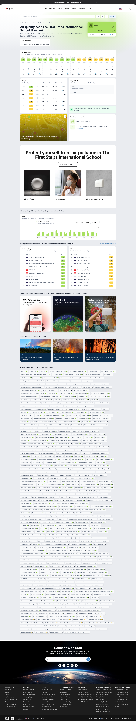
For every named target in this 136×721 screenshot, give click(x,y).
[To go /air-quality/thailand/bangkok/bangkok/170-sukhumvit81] (44, 285)
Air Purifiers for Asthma (122, 689)
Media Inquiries (9, 697)
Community (45, 692)
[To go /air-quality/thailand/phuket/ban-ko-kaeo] (93, 270)
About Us (8, 689)
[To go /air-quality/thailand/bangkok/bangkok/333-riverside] (44, 276)
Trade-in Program (101, 697)
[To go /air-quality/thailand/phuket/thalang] (93, 276)
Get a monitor (79, 128)
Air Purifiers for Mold (121, 692)
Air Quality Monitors (102, 702)
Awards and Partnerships (13, 702)
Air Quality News (47, 689)
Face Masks (100, 699)
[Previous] (40, 2)
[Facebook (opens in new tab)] (59, 665)
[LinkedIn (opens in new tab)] (76, 665)
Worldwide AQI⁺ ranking (107, 243)
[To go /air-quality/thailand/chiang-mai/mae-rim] (93, 282)
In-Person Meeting (65, 702)
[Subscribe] (88, 659)
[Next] (96, 2)
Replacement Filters (102, 706)
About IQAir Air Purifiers (103, 689)
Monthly (87, 222)
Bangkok (30, 22)
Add (113, 16)
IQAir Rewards (27, 692)
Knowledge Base (28, 702)
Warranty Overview (29, 694)
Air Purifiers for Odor (121, 702)
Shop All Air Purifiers (102, 709)
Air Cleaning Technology (49, 709)
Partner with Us (10, 706)
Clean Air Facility (65, 697)
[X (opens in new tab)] (63, 665)
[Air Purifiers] (37, 183)
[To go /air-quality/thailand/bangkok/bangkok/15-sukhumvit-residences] (44, 273)
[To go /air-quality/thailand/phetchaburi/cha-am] (93, 279)
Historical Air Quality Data (86, 694)
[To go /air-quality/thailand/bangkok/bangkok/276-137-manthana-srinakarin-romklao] (44, 266)
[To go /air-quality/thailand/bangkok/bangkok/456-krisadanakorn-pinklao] (44, 257)
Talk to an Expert (65, 694)
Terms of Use (93, 718)
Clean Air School (65, 699)
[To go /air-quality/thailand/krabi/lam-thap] (93, 260)
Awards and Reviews (48, 704)
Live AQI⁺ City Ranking (85, 697)
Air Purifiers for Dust (121, 699)
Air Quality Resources (48, 694)
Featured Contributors (48, 697)
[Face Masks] (68, 183)
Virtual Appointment (66, 704)
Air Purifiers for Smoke (122, 694)
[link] (116, 8)
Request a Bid (64, 692)
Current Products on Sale (104, 692)
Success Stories (46, 702)
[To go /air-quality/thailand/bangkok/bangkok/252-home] (44, 270)
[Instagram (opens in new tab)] (72, 665)
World (21, 22)
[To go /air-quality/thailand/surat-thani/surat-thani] (93, 257)
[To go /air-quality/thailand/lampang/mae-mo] (93, 266)
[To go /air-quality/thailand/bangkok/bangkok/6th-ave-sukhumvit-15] (44, 260)
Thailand (25, 22)
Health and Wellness (48, 699)
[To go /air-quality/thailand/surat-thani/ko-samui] (93, 263)
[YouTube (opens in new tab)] (68, 665)
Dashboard (63, 706)
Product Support (28, 689)
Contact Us (8, 692)
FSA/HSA (26, 709)
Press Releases (46, 706)
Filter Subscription (102, 704)
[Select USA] (121, 8)
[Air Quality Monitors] (99, 183)
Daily (82, 222)
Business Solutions (65, 689)
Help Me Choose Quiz (103, 711)
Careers (7, 694)
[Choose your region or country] (121, 8)
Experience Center (11, 704)
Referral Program (28, 706)
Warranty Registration (30, 697)
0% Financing (27, 699)
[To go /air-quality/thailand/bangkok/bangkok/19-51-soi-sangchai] (44, 279)
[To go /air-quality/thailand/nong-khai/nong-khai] (93, 273)
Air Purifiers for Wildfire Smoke (122, 705)
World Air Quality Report (85, 699)
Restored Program (102, 694)
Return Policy (27, 704)
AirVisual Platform (83, 692)
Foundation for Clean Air (12, 699)
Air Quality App (83, 689)
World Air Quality (83, 702)
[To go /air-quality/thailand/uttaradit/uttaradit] (93, 285)
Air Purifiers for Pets (121, 697)
